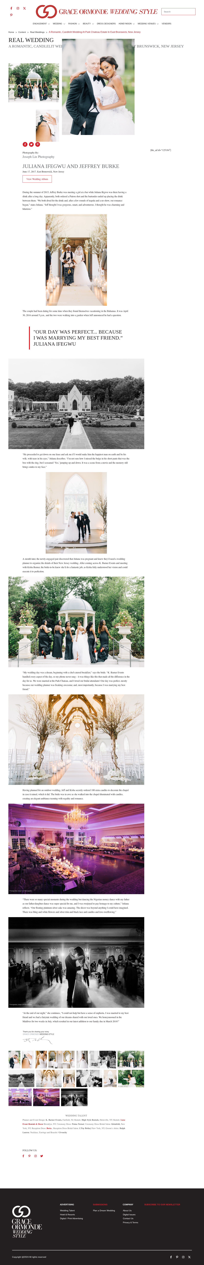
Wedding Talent (67, 1210)
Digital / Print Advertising (71, 1218)
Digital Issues (129, 1214)
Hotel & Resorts (67, 1214)
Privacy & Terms (130, 1222)
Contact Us (128, 1218)
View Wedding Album (37, 179)
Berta (49, 1128)
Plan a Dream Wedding (104, 1210)
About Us (127, 1210)
